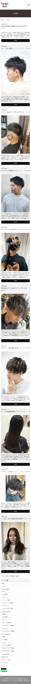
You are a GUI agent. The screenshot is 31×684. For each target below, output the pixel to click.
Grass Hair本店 (5, 589)
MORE (15, 40)
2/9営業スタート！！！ (15, 170)
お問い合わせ (5, 657)
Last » (17, 576)
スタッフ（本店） (6, 600)
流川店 (3, 636)
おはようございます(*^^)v (15, 112)
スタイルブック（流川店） (8, 648)
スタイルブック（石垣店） (8, 625)
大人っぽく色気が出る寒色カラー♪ (15, 518)
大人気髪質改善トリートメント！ (15, 411)
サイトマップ (5, 662)
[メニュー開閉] (28, 5)
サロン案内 (5, 594)
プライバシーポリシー (7, 660)
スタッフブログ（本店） (8, 608)
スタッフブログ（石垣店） (8, 631)
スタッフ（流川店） (7, 645)
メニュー (4, 597)
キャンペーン (5, 605)
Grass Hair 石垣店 (6, 612)
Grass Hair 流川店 (6, 634)
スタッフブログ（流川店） (8, 651)
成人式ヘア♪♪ (15, 229)
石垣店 (3, 614)
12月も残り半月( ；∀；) (15, 348)
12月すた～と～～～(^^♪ (15, 472)
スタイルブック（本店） (8, 603)
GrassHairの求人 (6, 654)
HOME (2, 19)
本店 (3, 591)
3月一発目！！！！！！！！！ (15, 48)
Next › (13, 576)
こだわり (4, 586)
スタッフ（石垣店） (7, 622)
